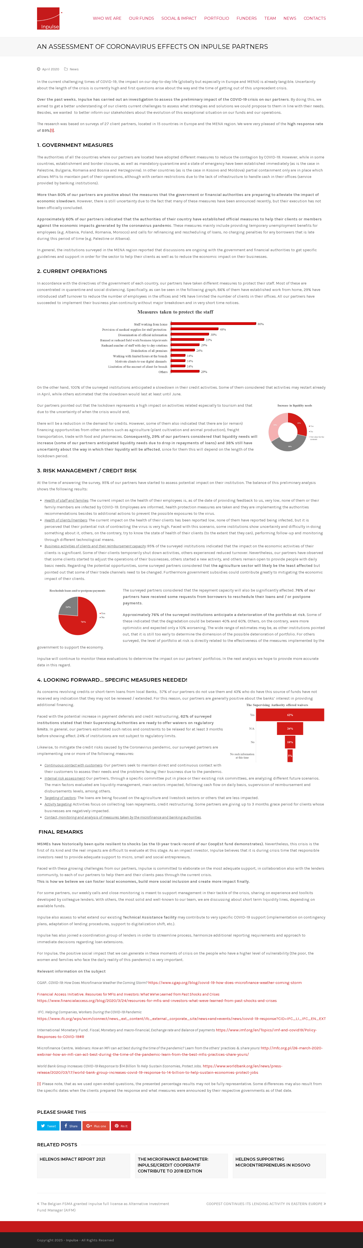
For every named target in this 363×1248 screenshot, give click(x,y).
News (74, 69)
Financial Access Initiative (60, 994)
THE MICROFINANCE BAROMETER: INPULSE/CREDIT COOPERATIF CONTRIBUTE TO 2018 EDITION (173, 1165)
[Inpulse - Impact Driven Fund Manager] (49, 18)
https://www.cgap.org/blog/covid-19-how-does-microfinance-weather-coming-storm (225, 982)
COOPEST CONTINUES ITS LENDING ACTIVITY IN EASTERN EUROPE (264, 1203)
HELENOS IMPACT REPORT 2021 (72, 1159)
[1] (52, 130)
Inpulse (72, 1240)
